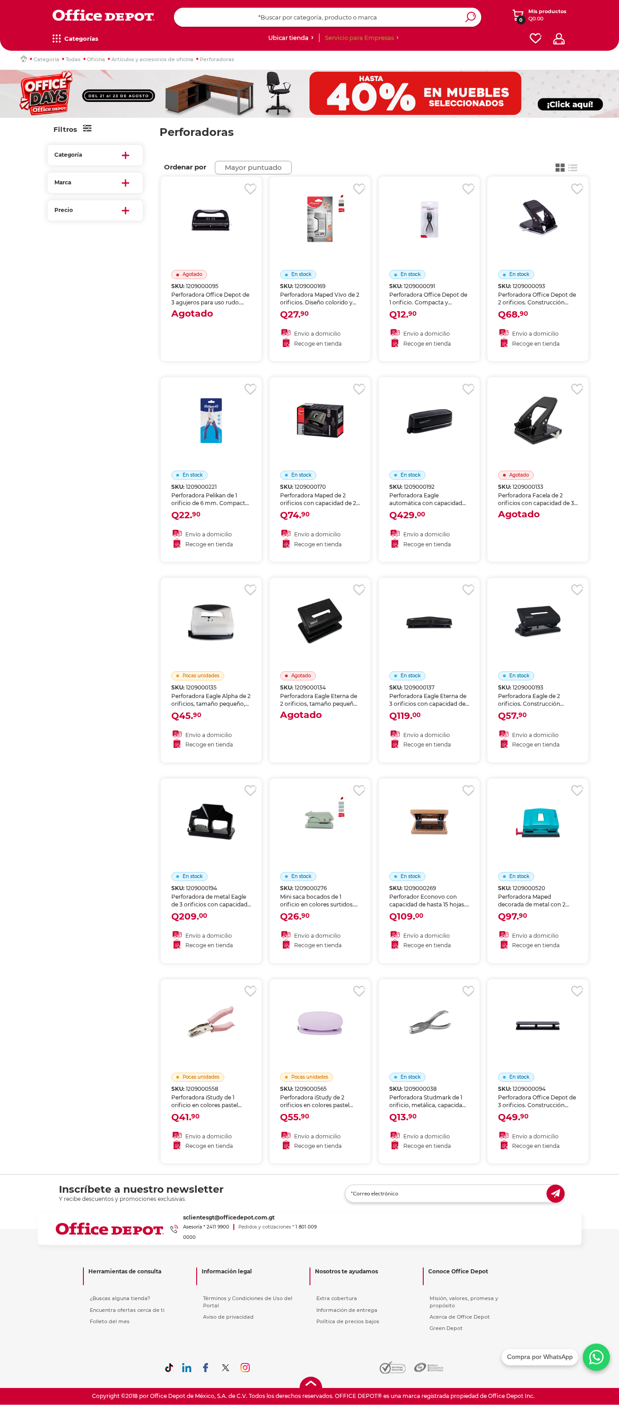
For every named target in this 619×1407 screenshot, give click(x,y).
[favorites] (536, 38)
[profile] (559, 38)
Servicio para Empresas (359, 37)
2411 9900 (218, 1227)
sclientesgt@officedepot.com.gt (229, 1217)
